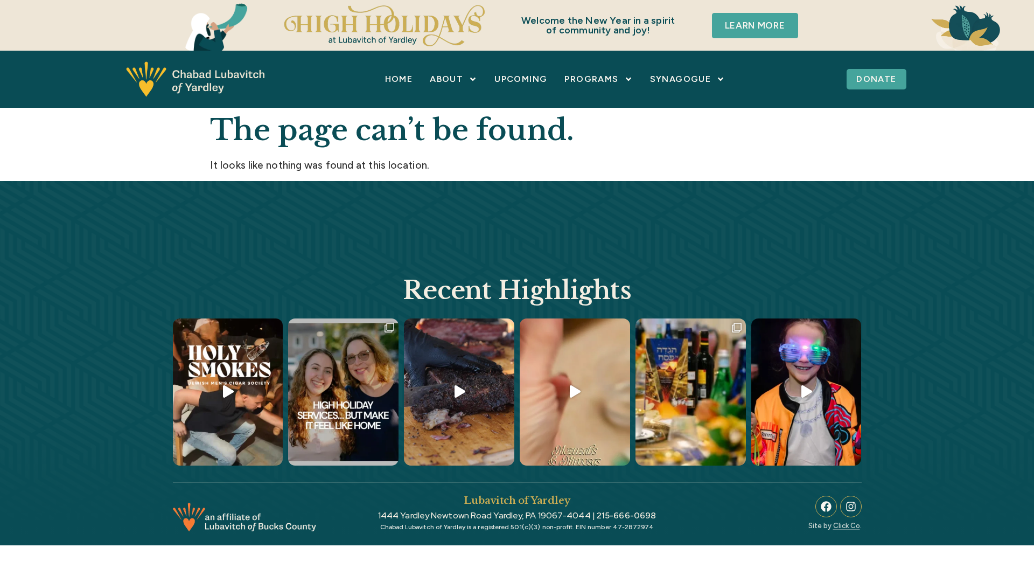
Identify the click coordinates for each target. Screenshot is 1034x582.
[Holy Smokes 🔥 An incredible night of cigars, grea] (228, 391)
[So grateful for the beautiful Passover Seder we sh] (690, 391)
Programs (591, 79)
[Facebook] (826, 506)
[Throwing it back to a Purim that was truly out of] (806, 391)
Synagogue (680, 79)
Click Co (846, 526)
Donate (876, 79)
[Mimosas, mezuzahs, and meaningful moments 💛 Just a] (575, 391)
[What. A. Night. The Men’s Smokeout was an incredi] (459, 391)
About (446, 79)
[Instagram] (851, 506)
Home (399, 79)
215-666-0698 (626, 515)
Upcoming (520, 79)
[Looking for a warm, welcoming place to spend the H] (343, 391)
